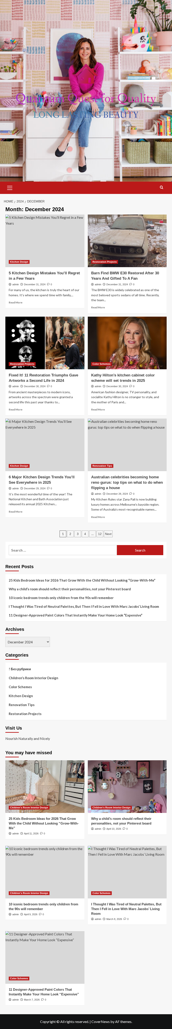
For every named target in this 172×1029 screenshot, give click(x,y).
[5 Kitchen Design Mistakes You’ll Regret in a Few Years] (44, 241)
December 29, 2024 (34, 488)
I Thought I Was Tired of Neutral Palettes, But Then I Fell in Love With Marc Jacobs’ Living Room (84, 606)
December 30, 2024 (34, 386)
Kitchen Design (19, 261)
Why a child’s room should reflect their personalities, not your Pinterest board (70, 589)
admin (15, 284)
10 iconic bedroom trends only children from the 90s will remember (61, 598)
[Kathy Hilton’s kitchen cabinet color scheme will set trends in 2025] (127, 343)
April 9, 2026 (30, 914)
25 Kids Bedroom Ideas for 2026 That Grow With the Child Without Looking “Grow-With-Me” (82, 580)
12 (100, 534)
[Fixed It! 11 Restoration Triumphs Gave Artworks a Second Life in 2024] (44, 343)
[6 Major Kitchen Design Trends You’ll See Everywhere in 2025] (44, 445)
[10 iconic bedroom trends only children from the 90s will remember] (44, 872)
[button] (9, 187)
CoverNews (100, 1021)
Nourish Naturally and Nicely (27, 738)
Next (108, 534)
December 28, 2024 (117, 493)
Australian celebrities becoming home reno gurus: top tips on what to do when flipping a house (127, 482)
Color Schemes (101, 364)
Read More (15, 302)
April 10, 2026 (113, 828)
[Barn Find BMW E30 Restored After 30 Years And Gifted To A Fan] (127, 241)
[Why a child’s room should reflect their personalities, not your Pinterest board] (127, 786)
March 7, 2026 (32, 999)
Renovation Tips (102, 465)
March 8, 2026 (114, 919)
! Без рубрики (20, 669)
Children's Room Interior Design (33, 678)
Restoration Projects (104, 261)
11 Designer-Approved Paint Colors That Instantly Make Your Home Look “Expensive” (75, 615)
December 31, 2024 (34, 284)
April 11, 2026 (31, 833)
